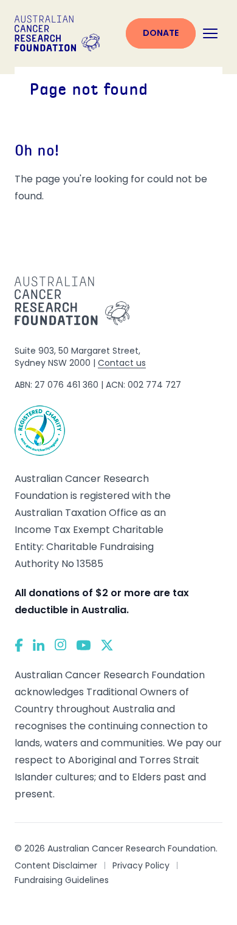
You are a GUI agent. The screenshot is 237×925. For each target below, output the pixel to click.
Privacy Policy (141, 865)
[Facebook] (19, 645)
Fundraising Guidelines (62, 880)
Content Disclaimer (56, 865)
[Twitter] (107, 645)
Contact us (122, 363)
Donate (161, 33)
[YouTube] (83, 645)
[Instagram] (60, 645)
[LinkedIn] (39, 645)
